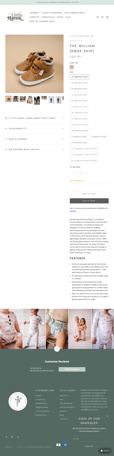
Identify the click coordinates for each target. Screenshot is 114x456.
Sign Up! (89, 446)
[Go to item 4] (30, 100)
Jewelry (34, 17)
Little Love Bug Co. (82, 36)
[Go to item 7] (51, 100)
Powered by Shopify (43, 447)
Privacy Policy (41, 415)
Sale (68, 17)
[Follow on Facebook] (6, 437)
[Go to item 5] (37, 100)
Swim (60, 17)
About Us (63, 395)
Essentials (48, 17)
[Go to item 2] (15, 99)
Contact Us (40, 399)
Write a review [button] (72, 369)
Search (38, 395)
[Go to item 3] (23, 99)
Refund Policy (41, 403)
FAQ (61, 399)
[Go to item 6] (44, 98)
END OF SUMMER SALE (42, 21)
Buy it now (89, 201)
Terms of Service (43, 411)
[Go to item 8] (58, 100)
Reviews (63, 411)
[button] (75, 167)
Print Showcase (66, 403)
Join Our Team (66, 419)
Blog (61, 415)
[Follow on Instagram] (12, 437)
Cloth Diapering (52, 12)
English (8, 447)
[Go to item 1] (8, 99)
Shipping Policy (42, 407)
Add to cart (89, 194)
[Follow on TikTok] (18, 437)
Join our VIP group (67, 407)
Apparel (34, 12)
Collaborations (74, 12)
